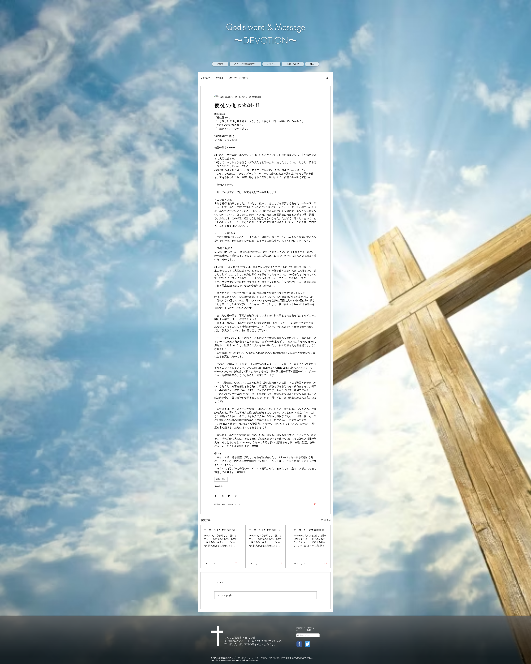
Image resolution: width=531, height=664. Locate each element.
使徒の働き (221, 479)
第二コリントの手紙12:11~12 (309, 529)
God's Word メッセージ (239, 77)
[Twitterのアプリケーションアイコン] (307, 644)
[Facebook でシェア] (215, 495)
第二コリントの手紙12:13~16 (264, 529)
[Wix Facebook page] (299, 644)
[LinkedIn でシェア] (229, 495)
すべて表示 (325, 520)
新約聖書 (219, 77)
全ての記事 (205, 77)
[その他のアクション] (315, 96)
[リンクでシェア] (236, 495)
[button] (327, 78)
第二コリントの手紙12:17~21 (219, 529)
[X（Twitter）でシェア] (222, 495)
